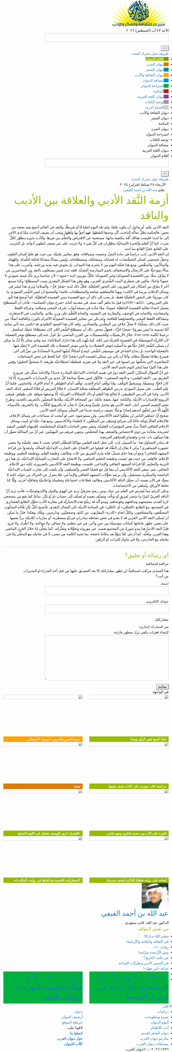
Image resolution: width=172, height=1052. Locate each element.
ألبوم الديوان (159, 1022)
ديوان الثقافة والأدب (149, 75)
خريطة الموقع (72, 1022)
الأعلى (167, 1006)
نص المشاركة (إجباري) (154, 627)
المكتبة (158, 91)
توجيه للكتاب (154, 102)
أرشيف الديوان (72, 1017)
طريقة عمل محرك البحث (150, 53)
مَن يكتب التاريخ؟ (156, 958)
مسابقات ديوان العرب (152, 1044)
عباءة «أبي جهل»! (156, 968)
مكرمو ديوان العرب (154, 1038)
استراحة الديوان (152, 86)
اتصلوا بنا (76, 1033)
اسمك (165, 583)
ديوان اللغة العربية (150, 96)
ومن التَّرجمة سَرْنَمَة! (153, 952)
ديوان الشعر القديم (155, 1033)
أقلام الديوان (155, 59)
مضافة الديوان (153, 80)
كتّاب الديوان (73, 1044)
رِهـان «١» (161, 947)
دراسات (163, 1011)
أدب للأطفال (159, 1028)
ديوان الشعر (155, 70)
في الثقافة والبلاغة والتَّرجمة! (147, 941)
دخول (78, 1011)
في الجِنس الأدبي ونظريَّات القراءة (144, 963)
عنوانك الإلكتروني (157, 601)
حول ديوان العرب (70, 1038)
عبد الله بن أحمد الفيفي (140, 190)
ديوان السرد (155, 64)
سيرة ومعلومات (157, 1017)
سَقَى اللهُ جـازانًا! (156, 936)
